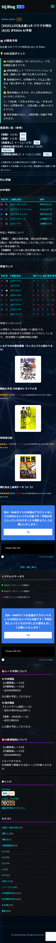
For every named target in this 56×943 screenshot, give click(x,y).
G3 (3, 863)
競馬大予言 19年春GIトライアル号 (18, 388)
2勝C (4, 833)
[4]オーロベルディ (18, 204)
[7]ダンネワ (16, 309)
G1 (3, 851)
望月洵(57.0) (46, 213)
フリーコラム (8, 887)
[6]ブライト (16, 304)
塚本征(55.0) (46, 204)
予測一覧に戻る (28, 567)
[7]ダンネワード (18, 218)
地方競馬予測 (8, 899)
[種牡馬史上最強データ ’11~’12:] (28, 467)
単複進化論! (6, 437)
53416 (13, 444)
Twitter (6, 789)
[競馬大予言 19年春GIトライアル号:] (28, 369)
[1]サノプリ (15, 223)
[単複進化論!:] (28, 418)
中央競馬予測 (8, 893)
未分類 (5, 904)
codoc (50, 557)
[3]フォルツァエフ (19, 213)
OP (3, 875)
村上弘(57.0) (46, 209)
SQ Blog (12, 6)
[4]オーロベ (16, 295)
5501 (12, 493)
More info (3, 398)
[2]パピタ (15, 285)
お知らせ (6, 881)
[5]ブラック (16, 299)
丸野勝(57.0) (46, 218)
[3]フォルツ (16, 290)
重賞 (4, 910)
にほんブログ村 (10, 798)
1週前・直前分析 (9, 827)
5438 (12, 394)
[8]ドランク (16, 314)
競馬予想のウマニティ (13, 808)
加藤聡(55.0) (46, 223)
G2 (3, 857)
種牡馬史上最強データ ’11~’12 (16, 487)
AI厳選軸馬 (7, 845)
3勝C (4, 839)
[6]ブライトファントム (21, 209)
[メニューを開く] (52, 7)
